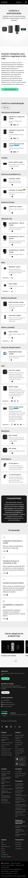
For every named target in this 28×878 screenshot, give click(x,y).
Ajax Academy (18, 844)
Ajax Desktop (18, 740)
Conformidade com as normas (20, 776)
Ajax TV (17, 746)
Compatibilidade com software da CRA (19, 788)
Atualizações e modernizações (4, 800)
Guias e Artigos (18, 771)
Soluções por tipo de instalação (5, 774)
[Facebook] (2, 726)
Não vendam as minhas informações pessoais (11, 869)
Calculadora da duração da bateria (20, 802)
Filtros (4, 107)
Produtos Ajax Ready (5, 750)
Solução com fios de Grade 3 (5, 786)
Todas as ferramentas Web (20, 815)
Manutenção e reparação (20, 773)
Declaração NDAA (5, 867)
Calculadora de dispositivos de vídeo (19, 798)
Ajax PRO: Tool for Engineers (19, 738)
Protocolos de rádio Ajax (6, 755)
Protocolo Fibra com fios (6, 752)
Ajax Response (18, 744)
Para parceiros (18, 842)
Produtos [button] (18, 2)
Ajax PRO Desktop (19, 742)
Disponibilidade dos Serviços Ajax (19, 791)
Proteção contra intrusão (6, 735)
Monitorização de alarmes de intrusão (21, 827)
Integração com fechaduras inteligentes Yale (6, 792)
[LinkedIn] (20, 726)
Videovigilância (18, 510)
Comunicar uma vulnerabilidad (7, 865)
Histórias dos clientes (6, 771)
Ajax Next (3, 852)
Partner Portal (18, 846)
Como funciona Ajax (5, 802)
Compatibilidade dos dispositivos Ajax (19, 784)
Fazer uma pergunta (7, 706)
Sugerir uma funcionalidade (10, 721)
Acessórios (5, 277)
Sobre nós (3, 844)
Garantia (15, 873)
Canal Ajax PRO (4, 854)
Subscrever (5, 678)
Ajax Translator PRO (19, 748)
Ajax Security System (19, 735)
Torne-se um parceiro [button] (10, 89)
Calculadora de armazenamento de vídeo (20, 795)
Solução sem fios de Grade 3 (5, 782)
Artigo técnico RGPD (20, 865)
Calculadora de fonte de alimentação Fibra (20, 812)
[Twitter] (15, 726)
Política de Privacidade (15, 863)
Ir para (4, 551)
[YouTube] (6, 726)
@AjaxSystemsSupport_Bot (9, 704)
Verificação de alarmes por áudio (20, 835)
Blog (2, 842)
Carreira (3, 850)
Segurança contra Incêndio (13, 512)
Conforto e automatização (11, 514)
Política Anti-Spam (5, 871)
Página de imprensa (5, 846)
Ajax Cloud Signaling (19, 750)
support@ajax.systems (8, 702)
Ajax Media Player (19, 752)
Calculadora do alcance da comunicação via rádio (20, 805)
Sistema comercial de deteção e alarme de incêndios (6, 779)
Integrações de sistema (6, 748)
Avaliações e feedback (6, 856)
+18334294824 (6, 700)
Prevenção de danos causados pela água (5, 796)
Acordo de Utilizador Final (6, 873)
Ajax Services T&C (14, 871)
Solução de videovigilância (7, 788)
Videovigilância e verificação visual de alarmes (19, 831)
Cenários (17, 755)
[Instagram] (11, 726)
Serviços (3, 746)
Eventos (3, 848)
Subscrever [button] (5, 692)
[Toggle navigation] (26, 2)
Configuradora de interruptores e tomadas (20, 809)
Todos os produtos (5, 744)
